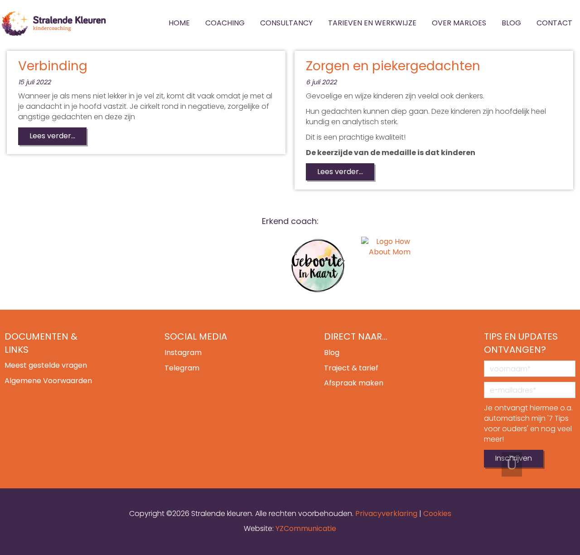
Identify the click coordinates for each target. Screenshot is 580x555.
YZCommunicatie (306, 528)
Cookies (437, 513)
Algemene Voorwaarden (48, 380)
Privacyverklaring (386, 513)
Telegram (181, 368)
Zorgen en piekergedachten (393, 66)
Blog (331, 352)
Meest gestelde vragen (46, 365)
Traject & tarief (351, 368)
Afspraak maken (353, 383)
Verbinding (52, 66)
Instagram (183, 352)
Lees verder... (52, 136)
